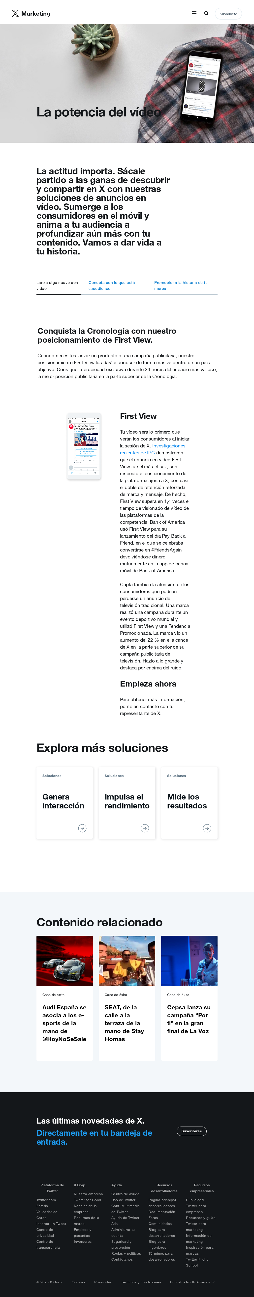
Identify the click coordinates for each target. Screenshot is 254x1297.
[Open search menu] (206, 14)
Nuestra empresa (88, 1194)
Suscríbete (228, 14)
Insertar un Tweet (51, 1223)
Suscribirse (192, 1131)
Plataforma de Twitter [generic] (52, 1188)
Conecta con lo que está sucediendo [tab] (112, 285)
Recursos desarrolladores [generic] (164, 1188)
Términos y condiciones (141, 1282)
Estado (42, 1206)
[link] (64, 998)
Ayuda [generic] (116, 1185)
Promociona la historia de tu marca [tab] (181, 285)
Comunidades (160, 1223)
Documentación (162, 1212)
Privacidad (103, 1282)
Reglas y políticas (126, 1253)
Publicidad (195, 1200)
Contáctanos (122, 1259)
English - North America (191, 1282)
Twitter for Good (87, 1200)
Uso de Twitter (123, 1200)
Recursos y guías (200, 1217)
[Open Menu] (194, 13)
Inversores (83, 1241)
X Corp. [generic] (80, 1185)
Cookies (78, 1282)
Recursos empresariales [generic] (202, 1188)
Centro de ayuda (125, 1194)
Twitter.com (46, 1200)
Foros (153, 1217)
